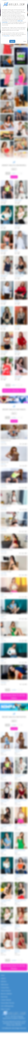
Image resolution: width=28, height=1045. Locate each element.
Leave (24, 41)
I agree (12, 41)
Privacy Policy (6, 35)
